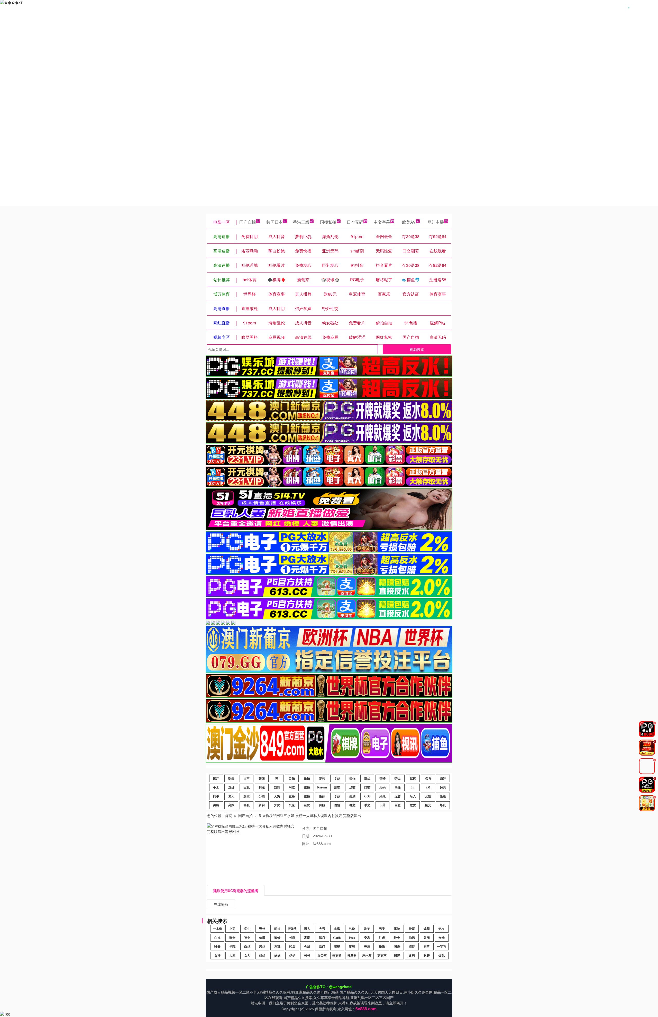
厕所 (427, 946)
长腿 (292, 938)
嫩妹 (322, 796)
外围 (427, 938)
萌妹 (277, 929)
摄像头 (292, 929)
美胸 (352, 796)
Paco (352, 938)
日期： (307, 835)
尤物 (428, 796)
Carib (337, 938)
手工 (216, 787)
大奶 (277, 796)
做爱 (413, 805)
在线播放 (221, 904)
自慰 (398, 805)
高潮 (307, 938)
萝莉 (322, 778)
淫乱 (277, 946)
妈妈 (292, 955)
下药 (382, 805)
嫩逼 (443, 796)
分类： (307, 828)
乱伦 (292, 805)
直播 (292, 796)
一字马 (441, 946)
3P (412, 787)
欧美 (231, 778)
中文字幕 (382, 222)
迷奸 (231, 787)
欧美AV (409, 222)
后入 (413, 796)
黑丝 (262, 946)
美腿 (216, 805)
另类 (443, 787)
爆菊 (427, 929)
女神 (441, 938)
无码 (382, 787)
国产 (216, 778)
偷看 (262, 938)
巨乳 (246, 787)
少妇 (262, 796)
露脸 (397, 929)
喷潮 (352, 946)
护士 (398, 778)
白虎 (217, 938)
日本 (246, 778)
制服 (262, 787)
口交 (367, 787)
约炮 (382, 796)
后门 (322, 946)
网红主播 (435, 222)
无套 (398, 796)
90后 (292, 946)
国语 (397, 946)
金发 (307, 805)
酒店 (322, 938)
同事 (216, 796)
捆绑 (397, 955)
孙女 (247, 938)
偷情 (337, 805)
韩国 (262, 778)
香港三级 (301, 222)
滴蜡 (277, 938)
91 (276, 778)
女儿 (247, 955)
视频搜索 (417, 349)
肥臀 (337, 946)
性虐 (382, 938)
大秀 (322, 929)
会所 (307, 946)
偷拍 (307, 778)
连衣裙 (337, 955)
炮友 (441, 929)
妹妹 (277, 955)
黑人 (307, 929)
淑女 (232, 938)
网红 (292, 787)
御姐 (322, 805)
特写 (412, 929)
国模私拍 (328, 222)
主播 (307, 787)
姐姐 (262, 955)
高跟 (231, 805)
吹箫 (427, 955)
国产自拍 (247, 222)
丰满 (337, 929)
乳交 (352, 805)
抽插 (412, 938)
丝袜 (413, 778)
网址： (307, 843)
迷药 (412, 955)
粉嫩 (382, 946)
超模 (246, 796)
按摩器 (352, 955)
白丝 (247, 946)
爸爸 (307, 955)
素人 (231, 796)
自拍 (292, 778)
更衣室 (382, 955)
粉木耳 (367, 955)
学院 (232, 946)
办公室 (322, 955)
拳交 (367, 805)
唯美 (367, 929)
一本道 (217, 929)
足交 (352, 787)
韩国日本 (274, 222)
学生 (247, 929)
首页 (228, 815)
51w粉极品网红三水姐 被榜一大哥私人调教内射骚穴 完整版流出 (310, 815)
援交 (428, 805)
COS (367, 796)
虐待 (412, 946)
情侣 (352, 778)
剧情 (277, 787)
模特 (382, 778)
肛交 (337, 787)
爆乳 (443, 805)
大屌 (232, 955)
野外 (262, 929)
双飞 (428, 778)
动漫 (398, 787)
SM (428, 787)
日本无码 (355, 222)
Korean (322, 787)
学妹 (337, 778)
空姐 (367, 778)
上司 (232, 929)
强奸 (443, 778)
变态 (367, 938)
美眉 (367, 946)
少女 (277, 805)
